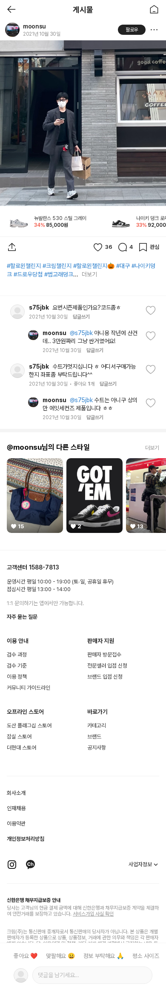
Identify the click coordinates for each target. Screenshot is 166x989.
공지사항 (96, 747)
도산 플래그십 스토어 (29, 725)
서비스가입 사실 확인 (93, 914)
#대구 (123, 265)
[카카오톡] (31, 864)
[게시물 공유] (12, 247)
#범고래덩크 (58, 274)
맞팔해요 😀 (60, 955)
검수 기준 (17, 665)
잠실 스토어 (19, 736)
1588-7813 (44, 567)
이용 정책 (17, 676)
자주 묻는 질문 (22, 617)
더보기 (89, 274)
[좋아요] (148, 312)
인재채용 (16, 808)
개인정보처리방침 (25, 839)
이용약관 (16, 823)
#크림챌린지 (57, 265)
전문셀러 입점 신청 (107, 665)
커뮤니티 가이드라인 (28, 688)
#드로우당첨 (28, 274)
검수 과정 (17, 654)
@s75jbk (81, 333)
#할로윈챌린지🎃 (93, 265)
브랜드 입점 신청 (105, 676)
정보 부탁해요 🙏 (103, 955)
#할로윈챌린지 (24, 265)
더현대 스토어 (21, 747)
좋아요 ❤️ (25, 955)
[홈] (154, 9)
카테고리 (96, 725)
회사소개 (16, 793)
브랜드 (94, 736)
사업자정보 (140, 864)
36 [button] (108, 247)
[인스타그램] (12, 864)
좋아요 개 (84, 384)
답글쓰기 (81, 317)
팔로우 (132, 30)
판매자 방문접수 (104, 654)
